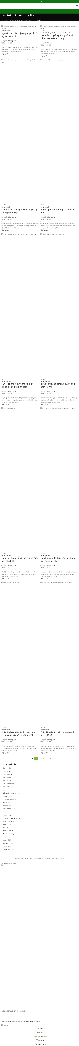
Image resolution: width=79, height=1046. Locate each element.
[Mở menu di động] (2, 6)
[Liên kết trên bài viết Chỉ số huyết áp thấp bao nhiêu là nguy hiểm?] (39, 513)
